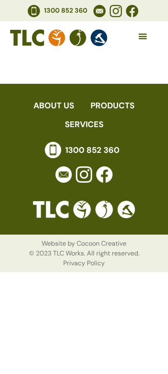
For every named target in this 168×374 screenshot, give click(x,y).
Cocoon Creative (101, 243)
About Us (53, 105)
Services (84, 124)
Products (113, 105)
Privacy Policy (84, 263)
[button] (143, 36)
